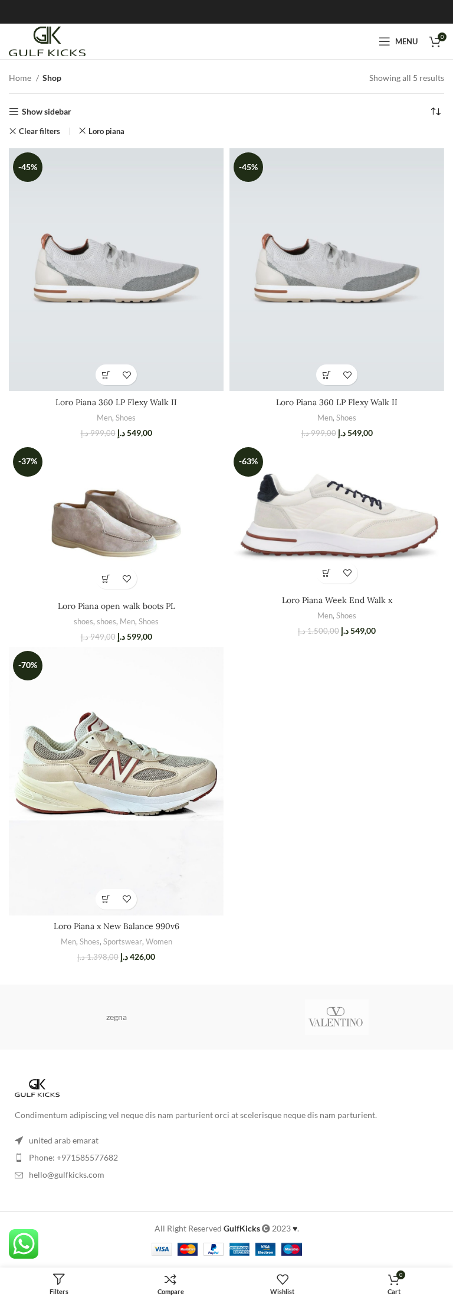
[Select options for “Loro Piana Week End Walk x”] (326, 573)
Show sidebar (46, 111)
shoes (83, 621)
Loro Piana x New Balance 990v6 (116, 926)
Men (104, 417)
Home (21, 78)
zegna (116, 1017)
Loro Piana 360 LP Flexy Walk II (116, 402)
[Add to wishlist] (126, 374)
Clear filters (39, 131)
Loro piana (106, 131)
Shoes (126, 417)
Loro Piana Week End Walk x (337, 600)
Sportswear (122, 941)
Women (159, 941)
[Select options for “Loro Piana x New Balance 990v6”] (106, 899)
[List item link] (226, 1157)
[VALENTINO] (336, 1017)
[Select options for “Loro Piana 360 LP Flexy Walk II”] (106, 374)
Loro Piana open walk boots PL (116, 606)
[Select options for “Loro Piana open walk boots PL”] (106, 578)
